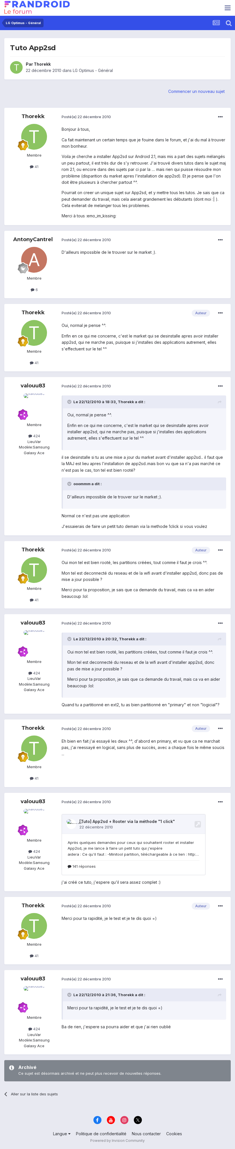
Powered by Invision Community (117, 1140)
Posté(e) (86, 116)
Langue (60, 1133)
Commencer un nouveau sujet (196, 91)
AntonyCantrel (33, 239)
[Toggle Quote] (70, 401)
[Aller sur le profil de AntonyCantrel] (34, 260)
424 (36, 436)
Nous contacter (146, 1133)
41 (36, 166)
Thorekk (42, 64)
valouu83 (33, 386)
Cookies (174, 1133)
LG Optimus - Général (93, 70)
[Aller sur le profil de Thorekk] (16, 67)
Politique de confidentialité (101, 1133)
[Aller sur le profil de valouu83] (34, 406)
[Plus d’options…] (220, 117)
